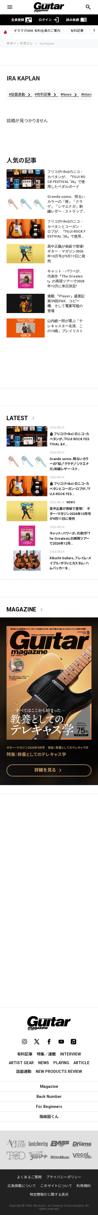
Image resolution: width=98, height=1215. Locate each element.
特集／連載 (46, 1054)
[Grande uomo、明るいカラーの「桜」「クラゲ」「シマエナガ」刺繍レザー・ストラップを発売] (27, 461)
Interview (70, 1054)
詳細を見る (49, 770)
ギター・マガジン (20, 43)
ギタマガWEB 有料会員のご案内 (37, 31)
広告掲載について (22, 1186)
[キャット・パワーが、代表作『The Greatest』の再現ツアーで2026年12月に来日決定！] (27, 536)
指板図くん (49, 1116)
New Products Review (59, 1071)
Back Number (49, 1096)
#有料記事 (46, 94)
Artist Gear (21, 1063)
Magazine (26, 609)
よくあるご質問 (29, 1177)
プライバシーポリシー (63, 1177)
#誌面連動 (20, 94)
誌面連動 (23, 1071)
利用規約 (83, 1186)
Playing (61, 1063)
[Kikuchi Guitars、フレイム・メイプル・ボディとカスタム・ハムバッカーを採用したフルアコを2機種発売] (27, 560)
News (70, 502)
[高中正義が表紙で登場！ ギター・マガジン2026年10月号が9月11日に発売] (27, 511)
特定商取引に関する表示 (49, 1194)
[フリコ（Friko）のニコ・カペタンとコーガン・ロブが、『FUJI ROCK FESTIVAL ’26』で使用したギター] (27, 486)
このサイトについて (56, 1186)
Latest (22, 418)
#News (69, 94)
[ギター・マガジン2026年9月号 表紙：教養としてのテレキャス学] (49, 736)
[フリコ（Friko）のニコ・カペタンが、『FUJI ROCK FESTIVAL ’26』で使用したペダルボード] (27, 436)
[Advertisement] (49, 852)
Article (82, 1063)
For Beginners (49, 1106)
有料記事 (77, 31)
